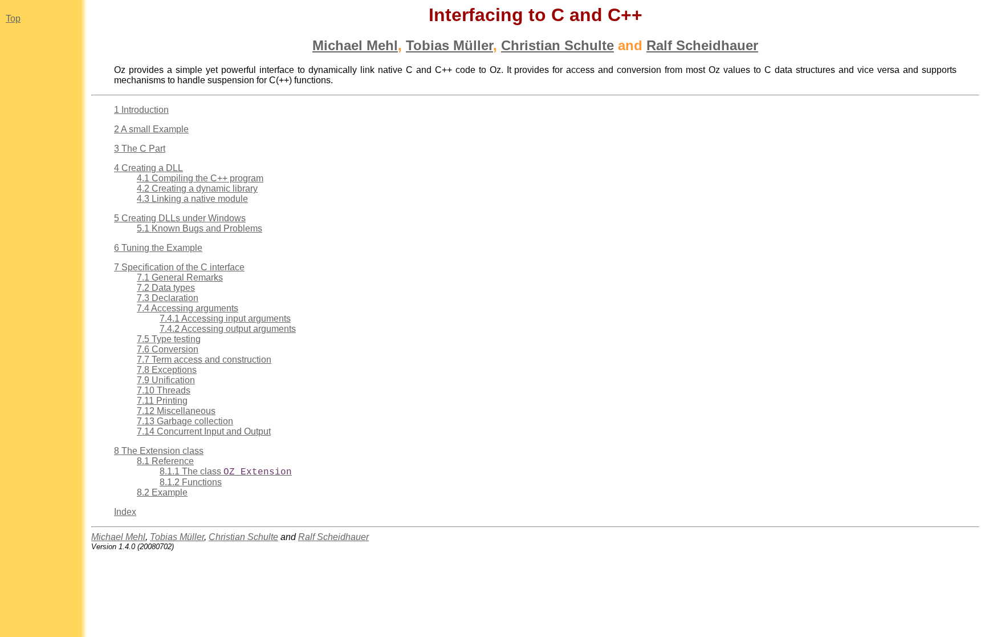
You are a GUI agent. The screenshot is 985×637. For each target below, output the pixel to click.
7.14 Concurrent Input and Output (204, 431)
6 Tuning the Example (158, 248)
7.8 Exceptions (167, 370)
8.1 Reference (165, 461)
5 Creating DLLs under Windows (180, 218)
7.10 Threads (163, 390)
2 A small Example (151, 129)
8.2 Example (162, 492)
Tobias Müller (449, 45)
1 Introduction (141, 110)
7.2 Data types (166, 288)
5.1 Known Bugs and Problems (199, 228)
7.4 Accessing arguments (187, 308)
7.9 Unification (166, 380)
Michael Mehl (355, 45)
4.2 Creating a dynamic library (197, 188)
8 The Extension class (158, 451)
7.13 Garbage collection (185, 421)
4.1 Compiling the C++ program (200, 178)
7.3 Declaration (167, 298)
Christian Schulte (557, 45)
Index (125, 512)
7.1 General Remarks (180, 277)
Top (13, 18)
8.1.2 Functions (191, 482)
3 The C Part (139, 148)
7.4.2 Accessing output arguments (228, 329)
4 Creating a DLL (148, 168)
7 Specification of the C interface (179, 267)
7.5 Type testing (169, 339)
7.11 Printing (162, 400)
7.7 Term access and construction (204, 359)
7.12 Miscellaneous (176, 411)
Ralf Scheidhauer (702, 45)
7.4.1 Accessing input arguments (225, 318)
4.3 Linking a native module (192, 199)
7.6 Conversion (167, 349)
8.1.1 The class (226, 471)
